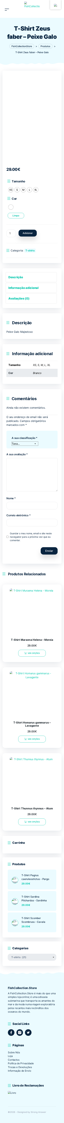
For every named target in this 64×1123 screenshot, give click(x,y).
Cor (14, 198)
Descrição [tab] (15, 277)
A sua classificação (24, 438)
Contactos (14, 1059)
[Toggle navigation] (7, 6)
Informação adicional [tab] (23, 288)
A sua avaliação (17, 454)
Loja (10, 1056)
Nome (11, 498)
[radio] (10, 189)
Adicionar (28, 233)
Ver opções (34, 653)
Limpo (16, 215)
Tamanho (18, 181)
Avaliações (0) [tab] (18, 298)
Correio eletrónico (18, 515)
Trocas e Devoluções (20, 1067)
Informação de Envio (19, 1070)
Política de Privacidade (21, 1063)
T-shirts (30, 250)
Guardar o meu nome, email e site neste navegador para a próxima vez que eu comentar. (31, 537)
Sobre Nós (14, 1052)
